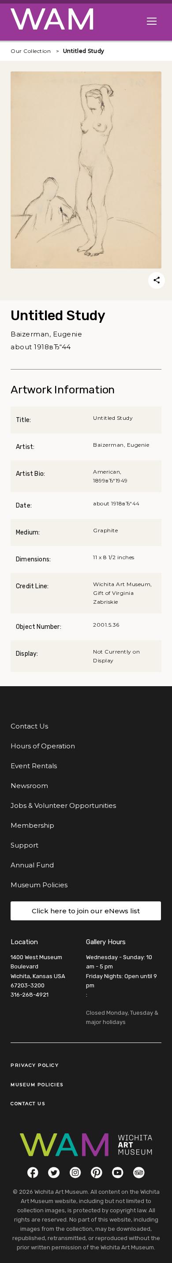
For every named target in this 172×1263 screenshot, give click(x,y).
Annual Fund (32, 865)
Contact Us (29, 726)
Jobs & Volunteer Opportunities (63, 805)
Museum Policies (39, 885)
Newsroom (29, 785)
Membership (32, 825)
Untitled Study (84, 51)
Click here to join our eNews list (86, 911)
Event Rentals (34, 766)
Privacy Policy (35, 1065)
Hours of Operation (43, 746)
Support (24, 845)
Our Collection (31, 51)
